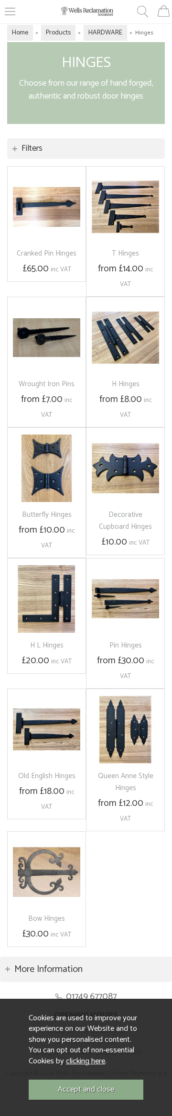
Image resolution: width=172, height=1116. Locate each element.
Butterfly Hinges (47, 515)
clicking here (85, 1061)
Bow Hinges (46, 919)
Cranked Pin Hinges (46, 253)
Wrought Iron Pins (47, 384)
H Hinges (126, 384)
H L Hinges (47, 645)
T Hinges (125, 253)
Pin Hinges (125, 645)
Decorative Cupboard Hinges (125, 521)
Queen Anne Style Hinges (125, 782)
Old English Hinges (46, 776)
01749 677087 (91, 996)
